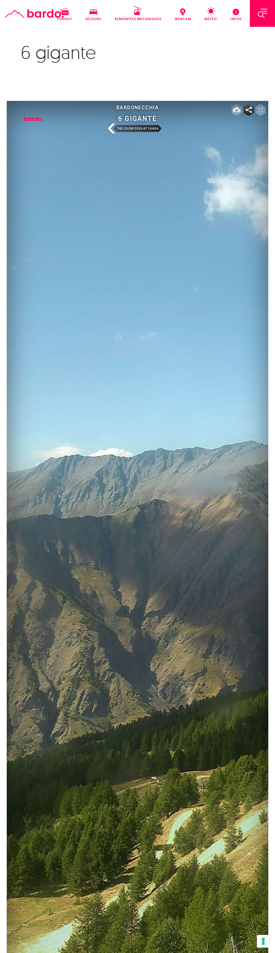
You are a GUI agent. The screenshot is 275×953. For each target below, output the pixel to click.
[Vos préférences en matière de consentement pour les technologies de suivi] (263, 941)
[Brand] (34, 13)
